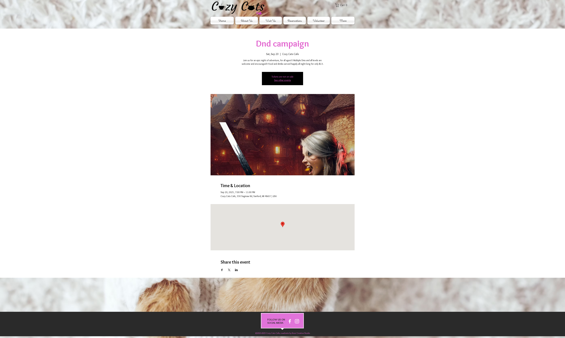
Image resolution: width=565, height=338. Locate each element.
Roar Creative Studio (301, 333)
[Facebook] (290, 321)
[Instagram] (297, 321)
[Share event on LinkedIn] (236, 270)
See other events (282, 80)
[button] (343, 5)
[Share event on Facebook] (222, 270)
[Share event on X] (229, 270)
